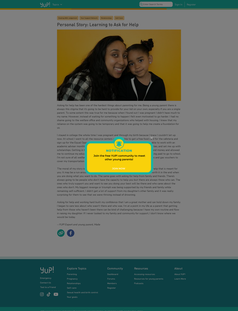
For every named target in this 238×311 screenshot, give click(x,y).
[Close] (151, 138)
